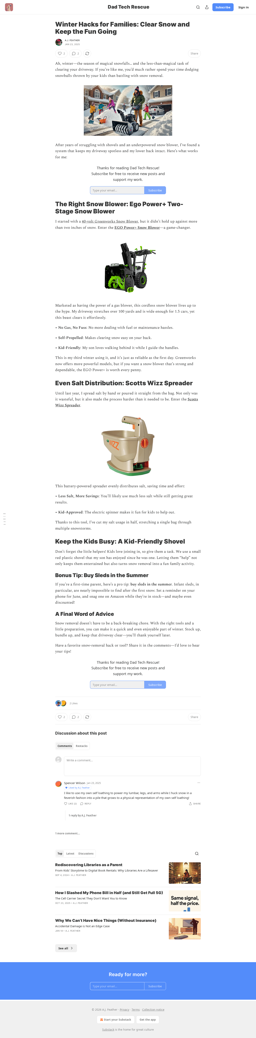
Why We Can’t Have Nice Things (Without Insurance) (105, 920)
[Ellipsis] (199, 782)
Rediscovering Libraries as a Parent (88, 865)
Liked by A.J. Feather (79, 787)
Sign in (243, 7)
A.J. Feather (72, 40)
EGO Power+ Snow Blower (137, 228)
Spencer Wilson (74, 783)
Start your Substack (117, 1019)
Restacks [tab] (81, 746)
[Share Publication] (207, 7)
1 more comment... (67, 833)
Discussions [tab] (85, 853)
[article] (128, 873)
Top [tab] (60, 853)
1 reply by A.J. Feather (83, 815)
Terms (136, 1009)
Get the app (148, 1019)
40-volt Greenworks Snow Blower (110, 221)
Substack (108, 1029)
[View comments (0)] (93, 908)
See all (63, 948)
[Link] (49, 207)
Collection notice (153, 1009)
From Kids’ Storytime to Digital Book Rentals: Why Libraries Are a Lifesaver (106, 870)
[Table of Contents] (4, 519)
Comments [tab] (65, 746)
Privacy (124, 1009)
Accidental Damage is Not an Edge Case (82, 926)
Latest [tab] (70, 853)
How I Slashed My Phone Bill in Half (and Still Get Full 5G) (109, 892)
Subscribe (223, 7)
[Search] (198, 7)
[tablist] (72, 746)
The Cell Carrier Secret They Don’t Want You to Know (91, 898)
